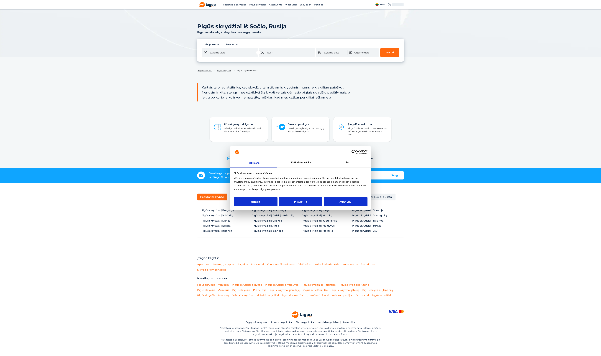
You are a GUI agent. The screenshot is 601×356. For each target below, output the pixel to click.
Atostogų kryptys (223, 264)
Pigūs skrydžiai (257, 4)
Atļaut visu (345, 201)
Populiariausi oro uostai (378, 196)
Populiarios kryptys (212, 196)
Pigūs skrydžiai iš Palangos (319, 284)
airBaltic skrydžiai (268, 295)
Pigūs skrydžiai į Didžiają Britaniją (273, 215)
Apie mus (203, 264)
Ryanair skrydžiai (292, 295)
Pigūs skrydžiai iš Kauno (354, 284)
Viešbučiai (291, 4)
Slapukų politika (305, 322)
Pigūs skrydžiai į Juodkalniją (319, 220)
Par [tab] (347, 162)
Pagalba (318, 4)
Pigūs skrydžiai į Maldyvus (318, 225)
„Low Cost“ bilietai (318, 295)
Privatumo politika (281, 322)
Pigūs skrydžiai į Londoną (213, 295)
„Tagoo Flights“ (204, 70)
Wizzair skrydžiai (242, 295)
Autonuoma (275, 4)
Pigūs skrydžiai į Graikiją (267, 220)
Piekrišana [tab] (253, 163)
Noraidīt (255, 201)
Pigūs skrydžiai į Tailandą (368, 220)
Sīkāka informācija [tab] (300, 162)
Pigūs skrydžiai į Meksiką (317, 231)
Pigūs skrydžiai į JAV (365, 231)
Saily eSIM (305, 4)
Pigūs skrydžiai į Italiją (316, 210)
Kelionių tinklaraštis (326, 264)
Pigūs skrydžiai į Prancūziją (269, 210)
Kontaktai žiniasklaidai (281, 264)
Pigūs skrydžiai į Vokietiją (217, 215)
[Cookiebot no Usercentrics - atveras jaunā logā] (353, 152)
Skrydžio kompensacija (211, 269)
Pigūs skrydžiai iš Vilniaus (213, 290)
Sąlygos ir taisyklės (256, 322)
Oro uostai (362, 295)
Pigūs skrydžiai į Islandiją (267, 231)
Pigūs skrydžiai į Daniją (216, 220)
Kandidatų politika (328, 322)
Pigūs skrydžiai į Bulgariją (217, 210)
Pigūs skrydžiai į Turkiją (367, 225)
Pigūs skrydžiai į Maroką (317, 215)
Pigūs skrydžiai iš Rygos (247, 284)
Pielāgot (298, 201)
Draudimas (368, 264)
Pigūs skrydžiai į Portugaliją (369, 215)
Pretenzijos (348, 322)
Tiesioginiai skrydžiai (234, 4)
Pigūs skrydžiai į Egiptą (216, 225)
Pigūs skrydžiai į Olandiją (367, 210)
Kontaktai (257, 264)
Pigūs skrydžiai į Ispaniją (216, 231)
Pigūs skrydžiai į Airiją (265, 225)
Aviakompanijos (342, 295)
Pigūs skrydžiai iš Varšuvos (281, 284)
